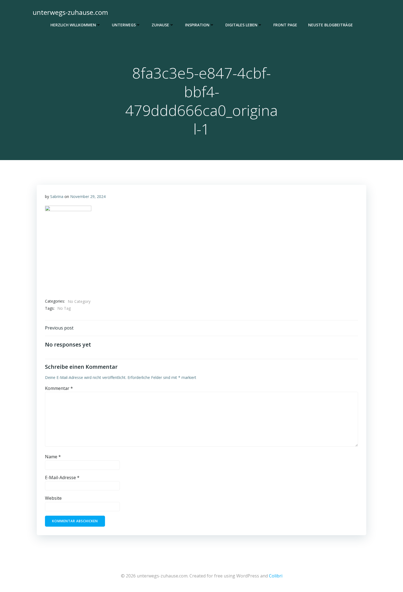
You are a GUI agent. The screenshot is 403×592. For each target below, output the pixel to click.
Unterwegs (124, 24)
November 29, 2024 (88, 196)
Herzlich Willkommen (73, 24)
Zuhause (160, 24)
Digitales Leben (241, 24)
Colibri (275, 576)
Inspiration (197, 24)
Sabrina (56, 196)
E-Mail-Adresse (62, 477)
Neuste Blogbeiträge (330, 24)
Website (53, 498)
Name (53, 457)
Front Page (285, 24)
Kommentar (59, 388)
